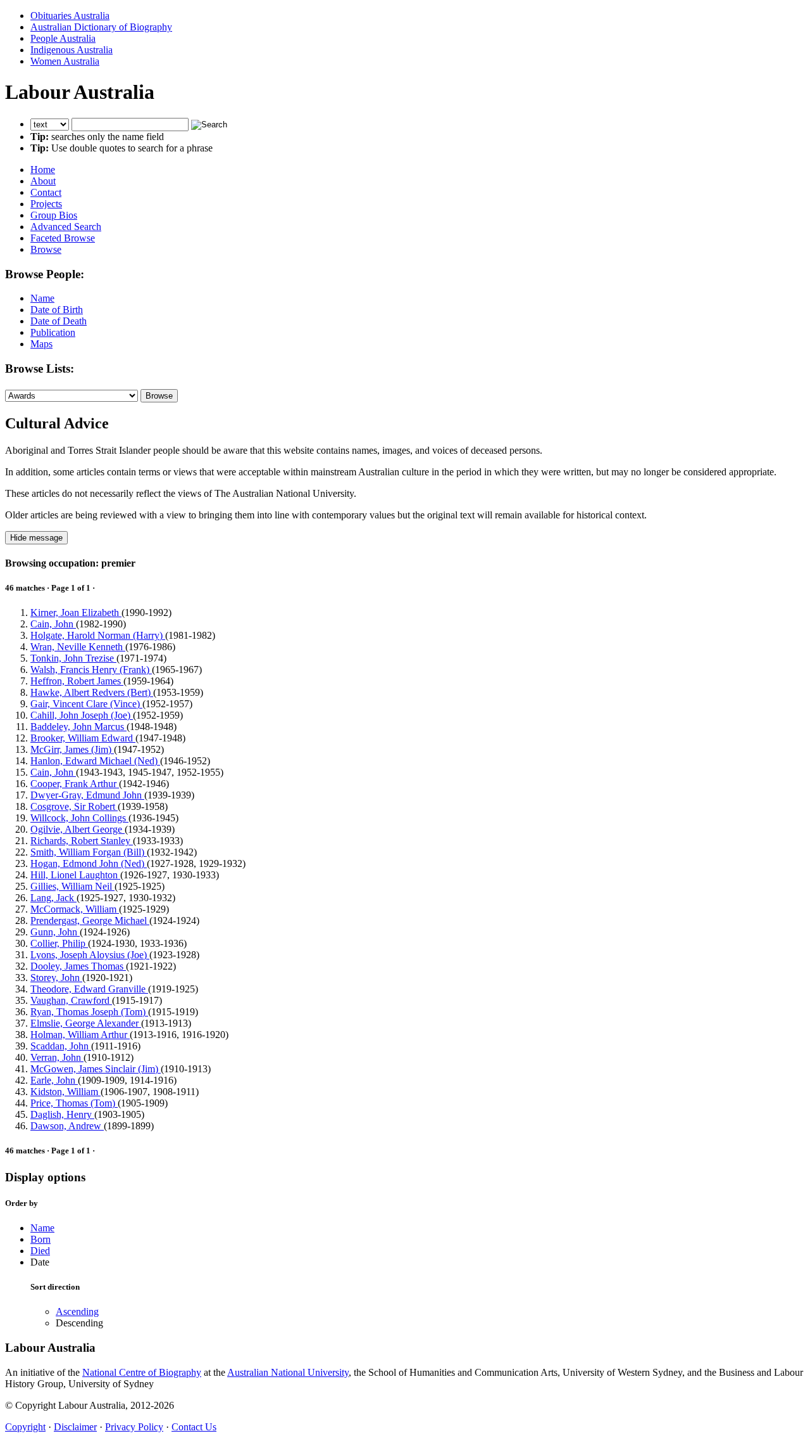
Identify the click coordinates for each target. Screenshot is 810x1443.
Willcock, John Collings (79, 817)
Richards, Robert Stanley (81, 840)
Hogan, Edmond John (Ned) (88, 863)
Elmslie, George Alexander (85, 1023)
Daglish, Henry (62, 1114)
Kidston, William (65, 1091)
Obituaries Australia (69, 15)
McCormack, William (74, 909)
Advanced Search (65, 226)
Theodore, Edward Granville (89, 989)
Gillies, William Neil (72, 886)
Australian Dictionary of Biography (101, 27)
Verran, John (57, 1057)
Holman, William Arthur (80, 1034)
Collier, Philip (59, 943)
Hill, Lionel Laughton (75, 874)
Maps (41, 343)
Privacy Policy (134, 1426)
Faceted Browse (62, 238)
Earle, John (54, 1080)
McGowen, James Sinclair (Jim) (95, 1068)
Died (40, 1250)
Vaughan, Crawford (71, 1000)
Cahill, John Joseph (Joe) (81, 715)
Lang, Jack (53, 897)
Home (42, 169)
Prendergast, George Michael (89, 920)
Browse (45, 249)
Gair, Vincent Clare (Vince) (86, 703)
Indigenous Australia (71, 49)
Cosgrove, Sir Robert (74, 806)
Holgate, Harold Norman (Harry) (97, 635)
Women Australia (64, 61)
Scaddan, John (60, 1046)
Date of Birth (56, 309)
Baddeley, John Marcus (78, 726)
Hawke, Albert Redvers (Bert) (91, 692)
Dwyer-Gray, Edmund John (87, 795)
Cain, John (53, 624)
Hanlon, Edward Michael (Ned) (95, 760)
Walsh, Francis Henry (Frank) (91, 669)
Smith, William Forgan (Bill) (88, 852)
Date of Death (58, 321)
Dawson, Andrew (67, 1125)
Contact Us (193, 1426)
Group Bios (53, 215)
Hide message (36, 537)
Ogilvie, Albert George (77, 829)
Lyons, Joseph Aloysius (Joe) (89, 954)
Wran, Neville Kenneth (77, 646)
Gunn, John (55, 932)
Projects (46, 203)
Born (40, 1239)
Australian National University (288, 1372)
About (43, 181)
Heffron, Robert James (76, 681)
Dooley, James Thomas (78, 966)
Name (42, 298)
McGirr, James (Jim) (72, 749)
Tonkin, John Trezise (73, 658)
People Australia (63, 38)
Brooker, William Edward (82, 738)
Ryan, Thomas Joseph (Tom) (89, 1011)
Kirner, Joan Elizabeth (76, 612)
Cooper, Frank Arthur (74, 783)
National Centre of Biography (141, 1372)
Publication (52, 332)
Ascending (77, 1311)
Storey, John (56, 977)
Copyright (25, 1426)
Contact (45, 192)
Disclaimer (75, 1426)
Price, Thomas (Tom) (74, 1103)
